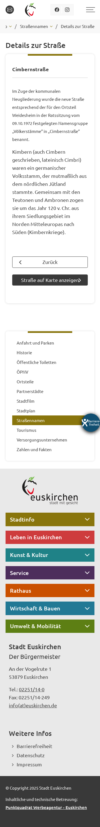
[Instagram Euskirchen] (67, 10)
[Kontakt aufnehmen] (10, 10)
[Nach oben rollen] (88, 815)
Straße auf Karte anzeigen (50, 280)
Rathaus (20, 590)
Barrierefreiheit (34, 746)
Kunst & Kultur (29, 554)
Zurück (50, 262)
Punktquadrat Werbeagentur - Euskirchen (46, 807)
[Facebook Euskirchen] (57, 10)
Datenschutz (30, 755)
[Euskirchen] (31, 9)
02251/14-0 (31, 689)
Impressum (29, 764)
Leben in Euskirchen (36, 537)
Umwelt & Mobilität (35, 626)
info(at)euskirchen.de (33, 705)
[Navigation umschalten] (89, 9)
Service (19, 572)
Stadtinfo (22, 519)
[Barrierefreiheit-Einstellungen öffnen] (91, 423)
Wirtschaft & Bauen (35, 608)
